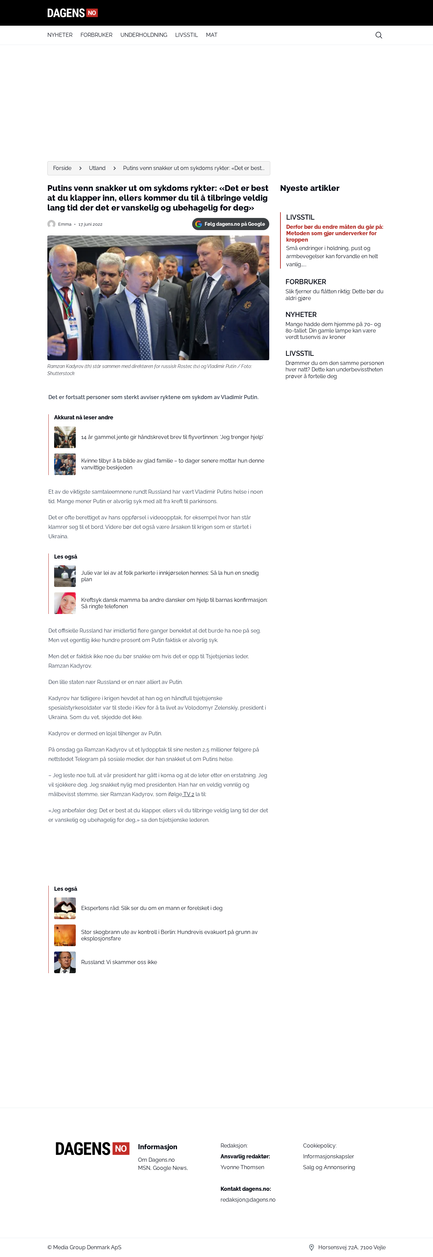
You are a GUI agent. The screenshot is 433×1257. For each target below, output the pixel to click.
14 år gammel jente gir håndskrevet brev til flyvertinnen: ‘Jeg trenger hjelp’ (172, 437)
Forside (62, 168)
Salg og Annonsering (329, 1167)
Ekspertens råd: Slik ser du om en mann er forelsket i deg (152, 908)
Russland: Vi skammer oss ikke (119, 962)
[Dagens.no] (216, 12)
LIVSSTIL (186, 35)
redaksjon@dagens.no (248, 1200)
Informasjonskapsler (328, 1156)
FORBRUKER (96, 35)
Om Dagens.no (156, 1160)
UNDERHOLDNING (143, 35)
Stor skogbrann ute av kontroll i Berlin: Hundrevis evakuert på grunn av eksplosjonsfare (169, 935)
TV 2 (188, 794)
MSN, (145, 1168)
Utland (97, 168)
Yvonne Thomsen (242, 1167)
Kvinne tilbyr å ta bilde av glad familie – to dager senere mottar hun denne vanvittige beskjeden (172, 464)
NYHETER (59, 35)
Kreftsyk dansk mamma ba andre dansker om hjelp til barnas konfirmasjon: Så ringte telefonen (174, 603)
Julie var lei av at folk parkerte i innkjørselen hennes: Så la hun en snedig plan (170, 576)
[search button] (379, 35)
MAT (212, 35)
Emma (64, 224)
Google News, (170, 1168)
